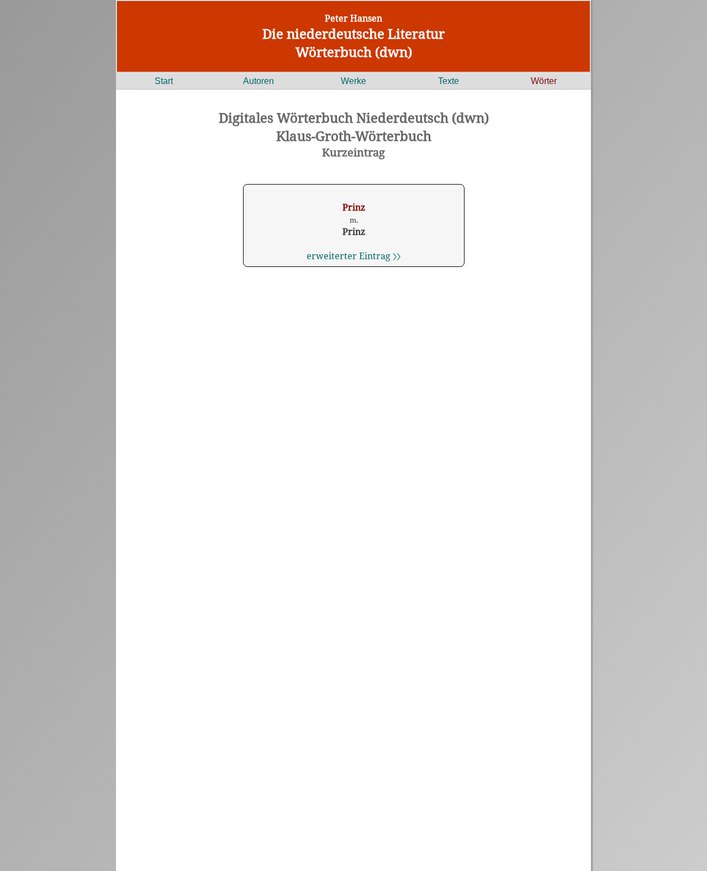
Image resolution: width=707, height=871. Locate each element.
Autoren (258, 81)
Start (164, 81)
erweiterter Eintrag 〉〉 (353, 256)
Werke (353, 81)
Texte (448, 81)
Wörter (544, 81)
